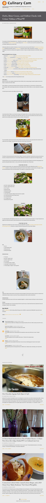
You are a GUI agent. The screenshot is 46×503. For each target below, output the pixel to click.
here (5, 76)
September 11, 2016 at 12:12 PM (13, 340)
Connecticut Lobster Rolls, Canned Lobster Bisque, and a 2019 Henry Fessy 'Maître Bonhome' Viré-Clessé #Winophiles (22, 484)
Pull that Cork (9, 61)
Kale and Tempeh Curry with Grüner (24, 64)
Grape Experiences (10, 68)
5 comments (7, 495)
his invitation (25, 42)
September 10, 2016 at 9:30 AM (14, 335)
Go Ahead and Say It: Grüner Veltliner (21, 57)
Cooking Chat (18, 48)
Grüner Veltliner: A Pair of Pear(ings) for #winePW (24, 61)
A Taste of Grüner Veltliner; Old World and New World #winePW (29, 74)
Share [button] (42, 314)
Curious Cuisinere (10, 60)
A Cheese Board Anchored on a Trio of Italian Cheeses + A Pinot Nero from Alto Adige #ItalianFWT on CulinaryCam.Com (22, 440)
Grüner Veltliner (11, 314)
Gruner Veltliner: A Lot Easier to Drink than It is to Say (28, 67)
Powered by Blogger (23, 499)
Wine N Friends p (9, 73)
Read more (42, 404)
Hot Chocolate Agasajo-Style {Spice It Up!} (15, 394)
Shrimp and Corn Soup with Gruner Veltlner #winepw (23, 71)
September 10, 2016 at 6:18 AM (18, 321)
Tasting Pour (9, 71)
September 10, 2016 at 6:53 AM (18, 326)
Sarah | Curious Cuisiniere (9, 326)
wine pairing (16, 314)
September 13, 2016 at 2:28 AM (17, 345)
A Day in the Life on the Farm (9, 321)
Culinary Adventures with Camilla (12, 58)
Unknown (6, 340)
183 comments (7, 404)
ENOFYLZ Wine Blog (12, 42)
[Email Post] (20, 314)
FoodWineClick (40, 48)
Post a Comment (8, 448)
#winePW (6, 314)
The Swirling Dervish (11, 67)
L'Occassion (8, 57)
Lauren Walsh (7, 335)
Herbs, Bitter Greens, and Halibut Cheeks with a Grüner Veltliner (32, 58)
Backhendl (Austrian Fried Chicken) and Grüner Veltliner (27, 60)
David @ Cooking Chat (8, 345)
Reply (6, 324)
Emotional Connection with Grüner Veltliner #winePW (24, 73)
